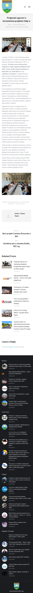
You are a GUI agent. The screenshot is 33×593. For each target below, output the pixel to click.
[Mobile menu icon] (29, 7)
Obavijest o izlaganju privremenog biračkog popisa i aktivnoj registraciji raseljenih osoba (18, 417)
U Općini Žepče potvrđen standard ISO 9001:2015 (19, 565)
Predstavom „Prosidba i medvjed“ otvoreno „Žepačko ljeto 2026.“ (21, 289)
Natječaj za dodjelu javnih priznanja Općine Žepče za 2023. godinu (18, 535)
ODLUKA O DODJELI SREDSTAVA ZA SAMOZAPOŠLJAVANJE (19, 426)
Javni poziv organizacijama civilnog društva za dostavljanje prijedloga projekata (18, 489)
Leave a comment (20, 203)
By (24, 202)
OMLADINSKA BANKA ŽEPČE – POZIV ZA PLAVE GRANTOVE (22, 278)
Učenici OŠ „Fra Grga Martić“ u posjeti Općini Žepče (21, 312)
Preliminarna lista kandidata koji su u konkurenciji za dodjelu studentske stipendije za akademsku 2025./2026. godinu (19, 442)
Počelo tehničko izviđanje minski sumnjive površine (17, 523)
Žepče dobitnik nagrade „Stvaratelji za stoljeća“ (19, 572)
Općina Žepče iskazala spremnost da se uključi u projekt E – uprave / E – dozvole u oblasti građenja (20, 515)
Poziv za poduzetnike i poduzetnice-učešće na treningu (21, 301)
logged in (11, 347)
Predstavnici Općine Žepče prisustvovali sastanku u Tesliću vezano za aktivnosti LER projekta (19, 479)
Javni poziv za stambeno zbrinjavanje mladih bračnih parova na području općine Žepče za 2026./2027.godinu (20, 465)
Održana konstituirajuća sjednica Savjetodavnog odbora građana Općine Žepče (19, 505)
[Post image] (7, 264)
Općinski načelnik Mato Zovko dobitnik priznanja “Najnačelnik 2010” (19, 550)
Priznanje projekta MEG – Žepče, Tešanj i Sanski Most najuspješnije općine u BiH (20, 543)
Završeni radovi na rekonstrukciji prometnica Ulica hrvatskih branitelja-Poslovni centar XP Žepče (22, 325)
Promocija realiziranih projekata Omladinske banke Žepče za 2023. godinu (20, 497)
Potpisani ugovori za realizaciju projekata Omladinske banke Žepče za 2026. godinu (22, 265)
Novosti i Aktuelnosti (9, 39)
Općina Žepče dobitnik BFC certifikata (19, 557)
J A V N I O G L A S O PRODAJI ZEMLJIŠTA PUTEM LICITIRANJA (18, 433)
